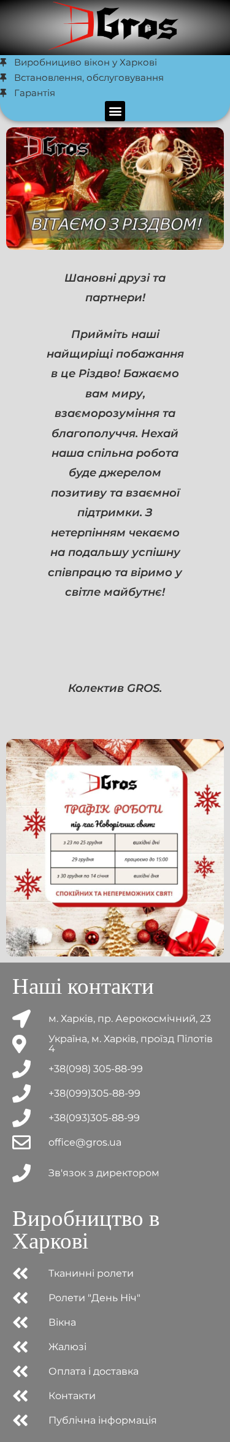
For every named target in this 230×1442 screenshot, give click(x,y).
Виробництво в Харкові (85, 1229)
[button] (115, 111)
